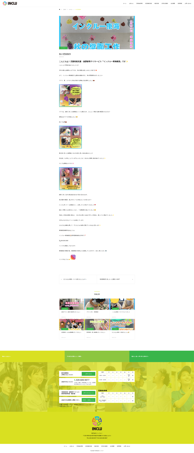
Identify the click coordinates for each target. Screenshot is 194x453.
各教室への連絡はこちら (88, 400)
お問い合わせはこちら (88, 392)
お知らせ (131, 3)
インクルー (63, 47)
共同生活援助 (165, 3)
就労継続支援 (148, 3)
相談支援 (157, 3)
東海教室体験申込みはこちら (67, 230)
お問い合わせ (188, 3)
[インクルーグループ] (10, 3)
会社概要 (173, 3)
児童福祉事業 (139, 3)
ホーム (124, 3)
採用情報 (180, 3)
